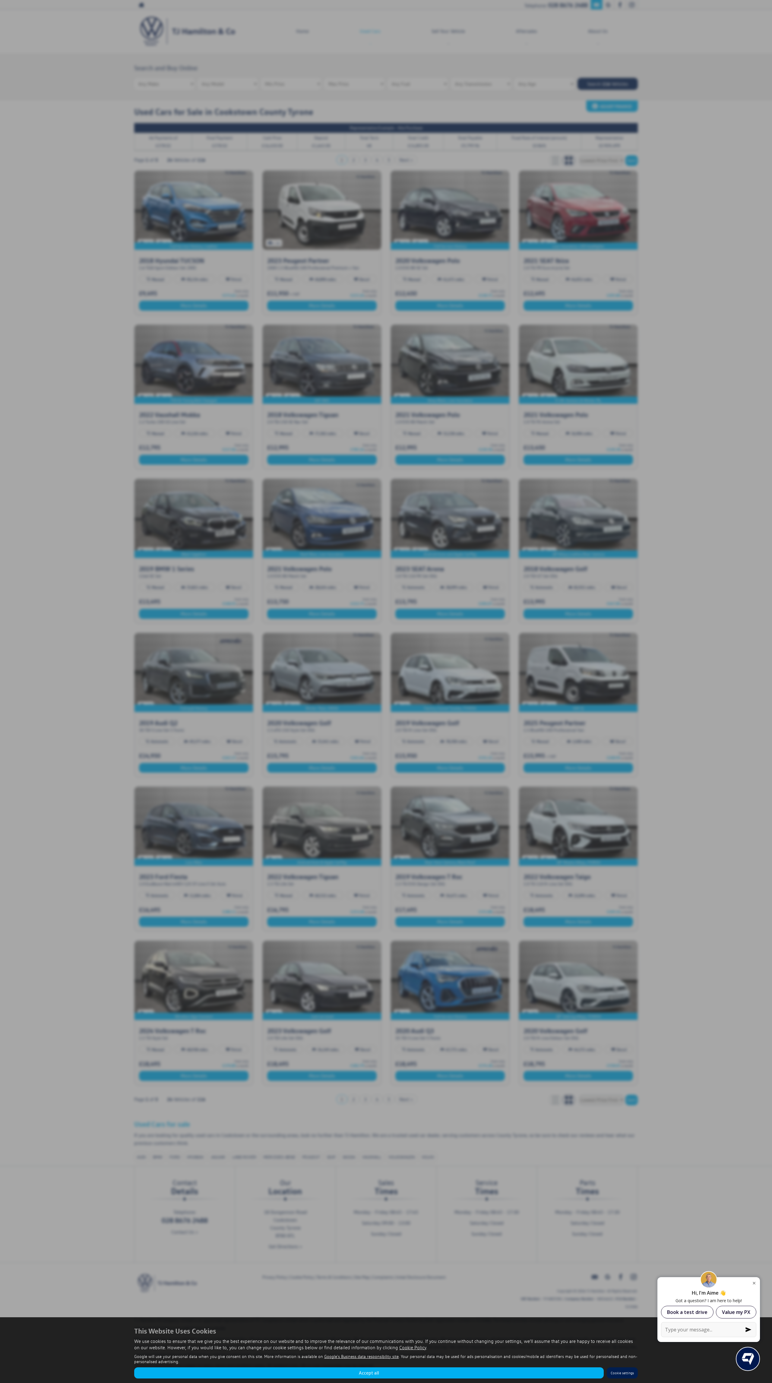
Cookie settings (622, 1373)
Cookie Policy (412, 1347)
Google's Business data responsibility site (361, 1356)
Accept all (369, 1373)
